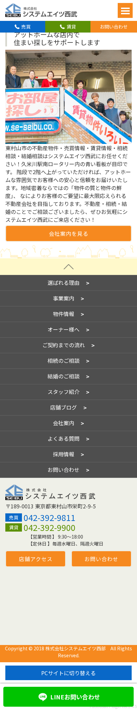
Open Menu (125, 10)
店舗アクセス (36, 559)
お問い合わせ (114, 26)
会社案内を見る (68, 233)
